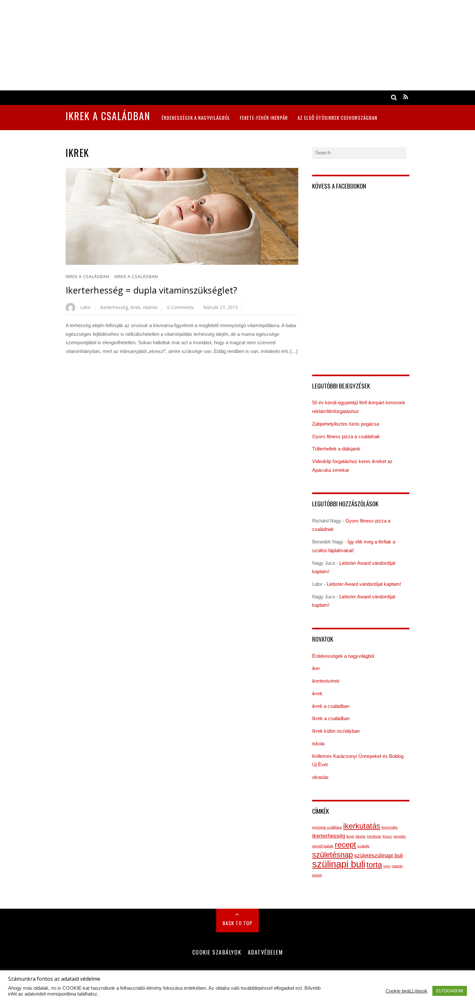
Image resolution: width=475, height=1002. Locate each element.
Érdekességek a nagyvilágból (196, 117)
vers (386, 866)
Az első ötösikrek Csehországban (337, 117)
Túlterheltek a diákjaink (336, 448)
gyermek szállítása (327, 827)
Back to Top (238, 922)
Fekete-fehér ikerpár (264, 117)
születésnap (332, 854)
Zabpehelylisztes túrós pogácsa (345, 424)
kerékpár (374, 836)
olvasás (320, 777)
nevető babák (322, 846)
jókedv (360, 836)
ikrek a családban (136, 276)
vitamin (150, 307)
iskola (318, 743)
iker (316, 668)
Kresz (387, 836)
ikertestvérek (326, 681)
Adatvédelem (265, 952)
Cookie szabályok (216, 952)
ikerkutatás (361, 825)
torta (374, 864)
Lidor (85, 307)
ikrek (135, 307)
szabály (363, 846)
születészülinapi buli (378, 855)
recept (345, 844)
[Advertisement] (194, 45)
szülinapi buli (338, 864)
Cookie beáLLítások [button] (406, 991)
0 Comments (180, 307)
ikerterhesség (114, 307)
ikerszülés (390, 827)
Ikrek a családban (87, 276)
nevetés (399, 836)
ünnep (317, 875)
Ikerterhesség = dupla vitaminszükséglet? (151, 290)
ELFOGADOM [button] (449, 990)
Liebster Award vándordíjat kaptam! (364, 584)
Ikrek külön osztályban (336, 731)
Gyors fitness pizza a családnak (346, 436)
